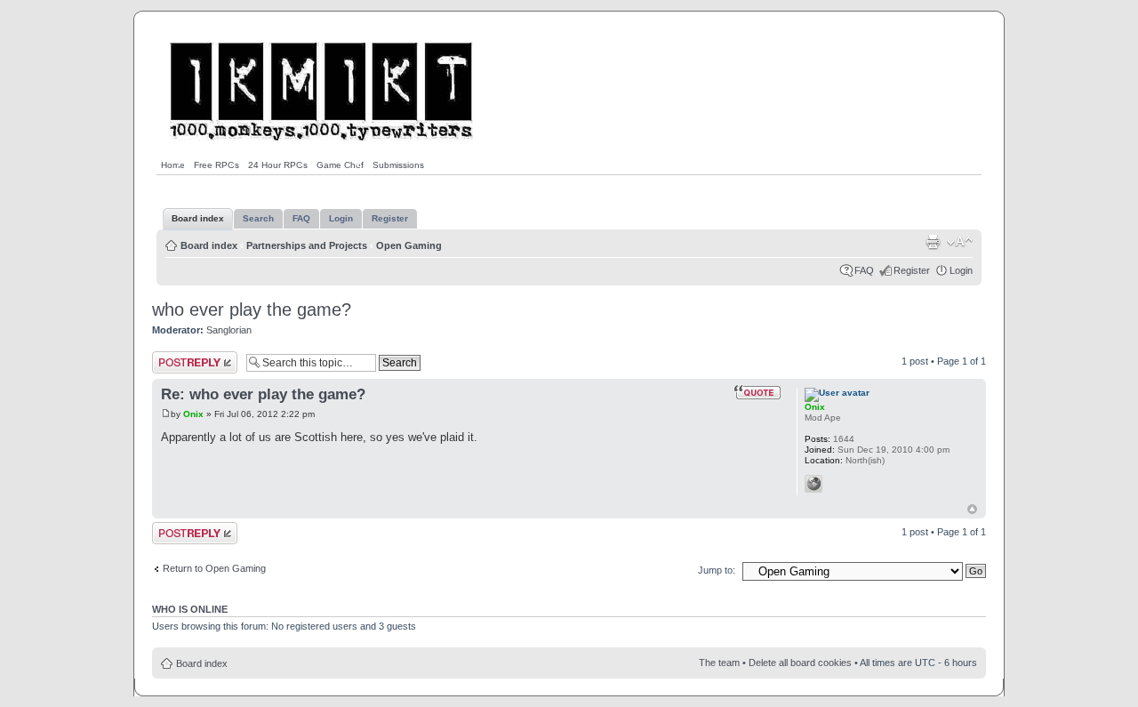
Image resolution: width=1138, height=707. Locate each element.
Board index (208, 245)
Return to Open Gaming (214, 568)
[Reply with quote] (757, 392)
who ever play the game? (251, 309)
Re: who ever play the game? (263, 394)
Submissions (398, 165)
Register (912, 270)
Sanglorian (229, 330)
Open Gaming (409, 245)
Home (173, 165)
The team (719, 662)
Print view (932, 242)
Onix (193, 414)
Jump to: (716, 570)
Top (972, 509)
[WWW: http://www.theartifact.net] (813, 484)
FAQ (864, 270)
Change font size (960, 242)
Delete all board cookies (800, 662)
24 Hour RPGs (278, 165)
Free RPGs (216, 165)
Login (961, 270)
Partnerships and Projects (306, 245)
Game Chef (340, 165)
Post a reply (178, 356)
